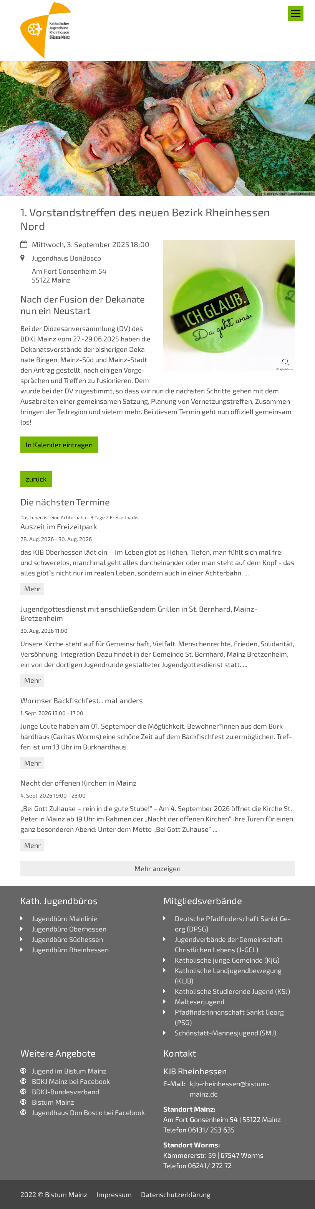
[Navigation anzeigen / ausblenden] (295, 13)
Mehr (32, 588)
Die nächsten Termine (65, 501)
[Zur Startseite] (46, 30)
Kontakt (179, 1053)
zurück (36, 479)
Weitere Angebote (58, 1053)
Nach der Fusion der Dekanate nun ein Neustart (82, 304)
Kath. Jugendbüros (59, 900)
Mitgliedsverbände (202, 900)
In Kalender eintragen (59, 444)
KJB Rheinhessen (195, 1071)
